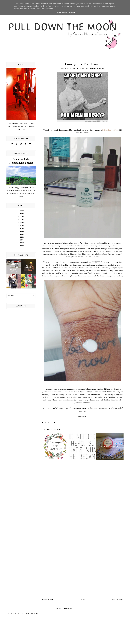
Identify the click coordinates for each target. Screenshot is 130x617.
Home (82, 600)
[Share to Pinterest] (48, 422)
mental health (88, 68)
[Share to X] (42, 422)
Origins (100, 68)
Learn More (61, 12)
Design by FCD (36, 613)
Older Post (118, 600)
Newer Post (47, 600)
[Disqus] (83, 496)
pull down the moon (21, 613)
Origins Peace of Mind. (110, 130)
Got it (72, 12)
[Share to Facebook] (45, 422)
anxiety (76, 68)
